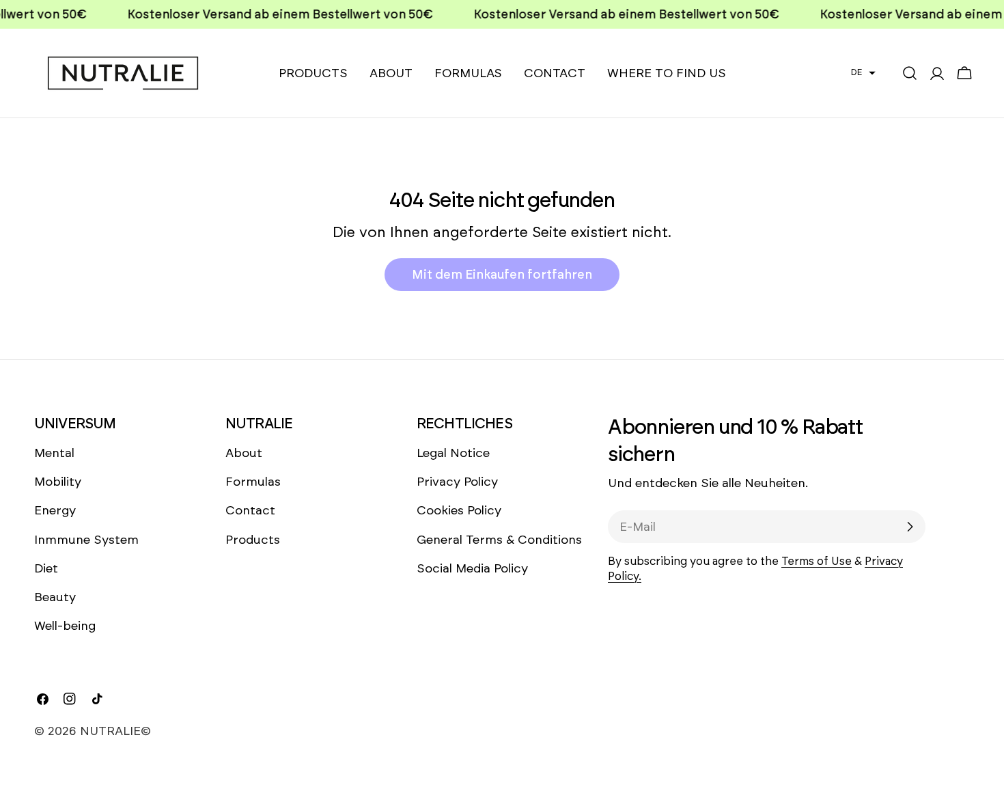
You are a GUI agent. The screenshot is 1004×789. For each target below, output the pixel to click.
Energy (55, 510)
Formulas (253, 481)
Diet (46, 568)
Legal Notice (453, 452)
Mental (54, 452)
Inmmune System (86, 539)
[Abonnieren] (909, 526)
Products (252, 539)
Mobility (57, 481)
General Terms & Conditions (499, 539)
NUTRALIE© (115, 730)
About (243, 452)
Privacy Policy (457, 481)
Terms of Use (816, 561)
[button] (863, 72)
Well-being (65, 625)
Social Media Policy (472, 568)
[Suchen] (909, 73)
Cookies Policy (459, 510)
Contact (250, 510)
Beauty (55, 597)
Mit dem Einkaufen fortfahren (502, 274)
